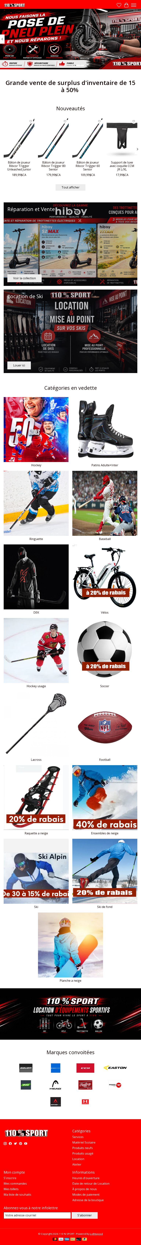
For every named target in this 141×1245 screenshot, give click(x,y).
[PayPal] (72, 1239)
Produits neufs (82, 1148)
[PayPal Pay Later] (84, 1239)
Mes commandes (15, 1184)
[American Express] (66, 1239)
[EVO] (26, 1085)
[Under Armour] (85, 1102)
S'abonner (84, 1215)
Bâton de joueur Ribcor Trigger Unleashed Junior (19, 165)
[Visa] (61, 1239)
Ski (36, 907)
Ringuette (36, 539)
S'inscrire (10, 1178)
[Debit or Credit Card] (78, 1239)
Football (104, 760)
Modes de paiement (86, 1195)
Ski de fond (104, 907)
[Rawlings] (85, 1085)
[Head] (55, 1085)
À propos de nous (84, 1189)
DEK (36, 612)
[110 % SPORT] (14, 5)
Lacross (36, 760)
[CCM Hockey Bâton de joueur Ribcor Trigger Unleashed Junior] (19, 138)
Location (78, 1159)
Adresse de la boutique (88, 1200)
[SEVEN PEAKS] (55, 1102)
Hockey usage (36, 686)
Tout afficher (70, 187)
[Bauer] (26, 1068)
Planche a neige (70, 981)
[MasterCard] (55, 1239)
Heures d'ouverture (86, 1178)
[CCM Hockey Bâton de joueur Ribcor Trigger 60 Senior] (87, 138)
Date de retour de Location (90, 1184)
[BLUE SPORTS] (55, 1068)
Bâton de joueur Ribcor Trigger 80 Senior (53, 165)
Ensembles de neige (104, 833)
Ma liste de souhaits (17, 1195)
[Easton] (115, 1068)
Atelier (76, 1164)
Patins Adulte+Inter (104, 465)
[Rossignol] (115, 1085)
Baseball (105, 539)
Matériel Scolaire (83, 1142)
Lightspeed (96, 1233)
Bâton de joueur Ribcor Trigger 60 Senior (88, 165)
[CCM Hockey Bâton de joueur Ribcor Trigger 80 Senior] (53, 138)
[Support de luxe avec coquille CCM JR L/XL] (122, 138)
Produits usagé (82, 1153)
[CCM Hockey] (85, 1068)
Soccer (104, 686)
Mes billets (11, 1189)
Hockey (36, 465)
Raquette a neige (36, 833)
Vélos (105, 612)
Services (78, 1137)
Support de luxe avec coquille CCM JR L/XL (122, 165)
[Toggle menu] (133, 5)
